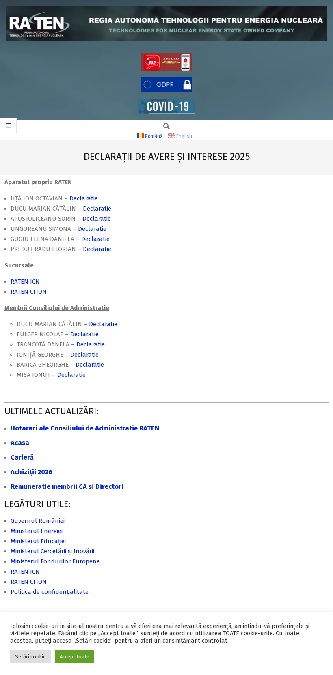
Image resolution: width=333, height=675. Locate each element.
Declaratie (86, 198)
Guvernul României (38, 521)
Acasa (20, 443)
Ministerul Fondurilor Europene (55, 561)
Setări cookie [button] (30, 657)
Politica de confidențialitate (50, 591)
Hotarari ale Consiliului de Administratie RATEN (85, 428)
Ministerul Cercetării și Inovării (52, 551)
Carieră (22, 457)
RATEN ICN (25, 281)
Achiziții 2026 (31, 472)
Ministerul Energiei (37, 531)
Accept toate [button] (74, 657)
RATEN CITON (29, 291)
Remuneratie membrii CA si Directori (67, 486)
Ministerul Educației (38, 541)
